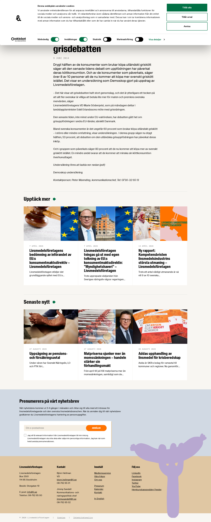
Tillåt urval (187, 17)
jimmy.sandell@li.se (66, 499)
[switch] (83, 39)
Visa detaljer (155, 39)
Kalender (98, 489)
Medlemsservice (102, 473)
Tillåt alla (186, 7)
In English (99, 498)
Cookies (61, 518)
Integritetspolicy (83, 518)
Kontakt (98, 492)
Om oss (98, 479)
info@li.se (32, 492)
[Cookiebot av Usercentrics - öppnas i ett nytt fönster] (18, 39)
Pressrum (99, 485)
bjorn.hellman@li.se (67, 479)
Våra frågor (99, 476)
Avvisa (187, 26)
